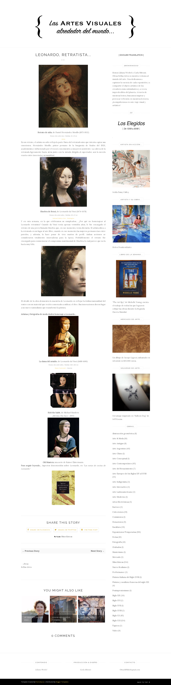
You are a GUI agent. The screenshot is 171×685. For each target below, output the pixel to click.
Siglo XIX (116, 595)
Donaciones (117, 522)
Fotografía (117, 542)
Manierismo (117, 552)
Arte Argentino (119, 448)
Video (115, 630)
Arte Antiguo (118, 443)
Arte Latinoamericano (122, 492)
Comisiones (117, 517)
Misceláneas (66, 536)
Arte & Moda (118, 438)
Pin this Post (91, 530)
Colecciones (117, 512)
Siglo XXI (116, 620)
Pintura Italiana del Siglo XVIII (125, 577)
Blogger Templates (62, 682)
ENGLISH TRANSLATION (131, 55)
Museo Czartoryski (60, 368)
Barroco (116, 507)
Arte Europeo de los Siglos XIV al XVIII (129, 473)
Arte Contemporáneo (122, 463)
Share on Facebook (40, 530)
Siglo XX (116, 615)
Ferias (115, 537)
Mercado (116, 557)
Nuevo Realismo (119, 567)
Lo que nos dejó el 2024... (90, 618)
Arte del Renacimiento (122, 468)
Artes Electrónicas (120, 502)
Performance (118, 572)
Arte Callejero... (60, 617)
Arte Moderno (118, 497)
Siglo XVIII (117, 610)
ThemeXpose (39, 682)
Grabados (116, 547)
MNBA (63, 139)
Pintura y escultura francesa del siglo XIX (130, 582)
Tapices (115, 625)
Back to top (142, 682)
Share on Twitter (67, 530)
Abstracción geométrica (123, 433)
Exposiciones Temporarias (124, 532)
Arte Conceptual (119, 458)
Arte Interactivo (119, 487)
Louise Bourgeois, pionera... (33, 618)
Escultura (116, 527)
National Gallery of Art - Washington (63, 218)
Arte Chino (117, 453)
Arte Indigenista (119, 482)
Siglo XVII (116, 605)
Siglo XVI (116, 600)
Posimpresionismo (120, 590)
